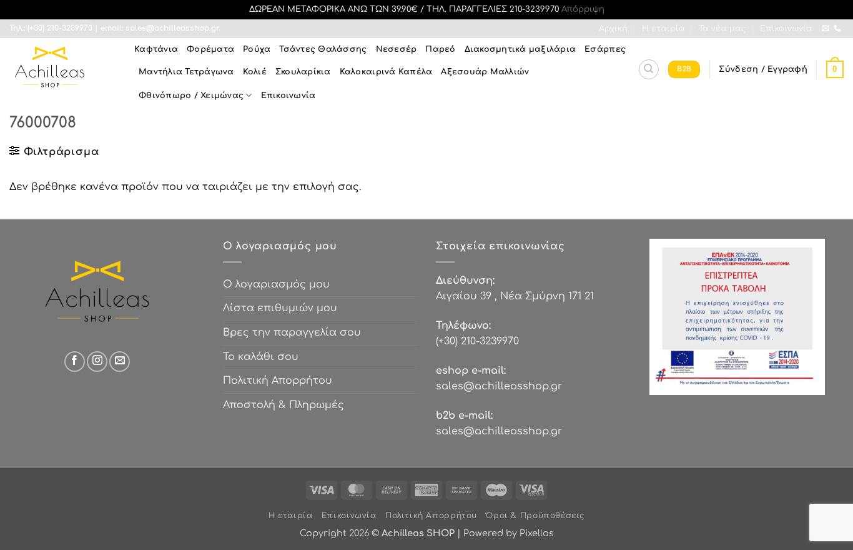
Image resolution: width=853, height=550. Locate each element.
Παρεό (440, 49)
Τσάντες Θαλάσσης (323, 49)
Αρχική (613, 28)
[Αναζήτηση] (649, 69)
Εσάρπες (605, 49)
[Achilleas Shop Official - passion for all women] (62, 69)
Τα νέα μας (722, 28)
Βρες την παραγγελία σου (292, 332)
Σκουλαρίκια (303, 72)
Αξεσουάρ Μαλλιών (485, 72)
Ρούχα (256, 49)
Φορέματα (210, 49)
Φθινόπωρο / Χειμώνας (191, 95)
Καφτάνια (156, 49)
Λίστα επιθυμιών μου (280, 308)
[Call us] (837, 28)
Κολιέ (255, 72)
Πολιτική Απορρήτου (277, 380)
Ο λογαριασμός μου (276, 284)
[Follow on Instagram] (97, 361)
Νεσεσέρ (396, 49)
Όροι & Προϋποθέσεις (535, 515)
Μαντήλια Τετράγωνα (186, 72)
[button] (763, 69)
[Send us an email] (825, 28)
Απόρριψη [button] (582, 9)
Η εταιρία (663, 28)
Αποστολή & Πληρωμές (283, 405)
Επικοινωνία (786, 28)
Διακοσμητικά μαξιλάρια (520, 49)
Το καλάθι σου (260, 356)
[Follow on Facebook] (74, 361)
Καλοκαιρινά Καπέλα (386, 72)
